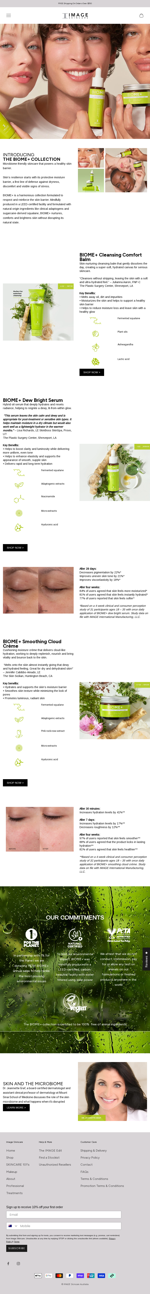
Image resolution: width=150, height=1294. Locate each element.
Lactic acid (123, 359)
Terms (16, 1242)
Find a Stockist (49, 1157)
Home (10, 1150)
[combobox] (12, 1225)
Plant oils (123, 331)
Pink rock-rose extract (53, 731)
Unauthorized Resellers (55, 1164)
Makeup (11, 1172)
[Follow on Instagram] (18, 1264)
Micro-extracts (49, 511)
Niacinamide (48, 496)
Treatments (14, 1193)
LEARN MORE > (16, 1107)
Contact (86, 1164)
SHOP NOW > (91, 372)
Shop (9, 1157)
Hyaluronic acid (49, 524)
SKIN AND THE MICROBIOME (33, 1083)
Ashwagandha (125, 344)
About (10, 1179)
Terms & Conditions (94, 1179)
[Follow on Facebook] (8, 1264)
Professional (15, 1186)
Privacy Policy (90, 1157)
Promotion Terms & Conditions (102, 1186)
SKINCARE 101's (17, 1164)
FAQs (84, 1172)
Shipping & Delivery (93, 1150)
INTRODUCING (31, 157)
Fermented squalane (129, 318)
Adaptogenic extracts (52, 483)
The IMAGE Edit (50, 1150)
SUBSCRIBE (16, 1248)
